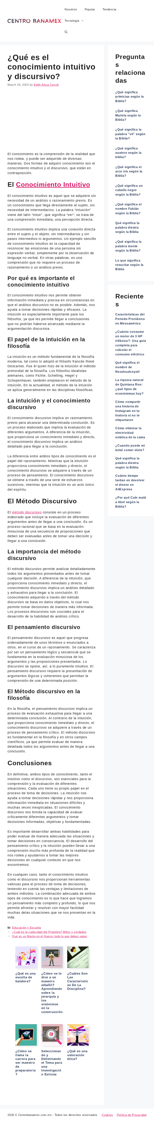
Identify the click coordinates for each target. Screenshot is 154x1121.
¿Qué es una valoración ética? (77, 1055)
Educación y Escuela (26, 927)
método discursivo (27, 512)
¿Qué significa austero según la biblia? (128, 153)
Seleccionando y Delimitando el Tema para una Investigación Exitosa (51, 1062)
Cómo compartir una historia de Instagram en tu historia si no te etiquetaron (127, 411)
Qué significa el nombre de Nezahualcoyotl (127, 367)
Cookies (107, 1114)
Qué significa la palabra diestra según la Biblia (127, 227)
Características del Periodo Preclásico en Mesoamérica (130, 319)
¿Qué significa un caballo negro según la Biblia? (129, 190)
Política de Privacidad (131, 1114)
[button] (66, 32)
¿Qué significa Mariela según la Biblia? (128, 115)
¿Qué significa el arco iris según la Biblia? (128, 171)
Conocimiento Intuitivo (53, 184)
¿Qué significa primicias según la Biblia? (129, 97)
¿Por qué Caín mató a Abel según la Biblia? (130, 502)
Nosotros (71, 9)
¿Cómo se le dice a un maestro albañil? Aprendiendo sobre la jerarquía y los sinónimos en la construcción (52, 993)
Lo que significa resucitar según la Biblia (129, 265)
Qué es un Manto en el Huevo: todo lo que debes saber (49, 936)
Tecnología (72, 20)
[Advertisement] (52, 120)
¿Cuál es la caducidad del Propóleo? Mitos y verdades (49, 932)
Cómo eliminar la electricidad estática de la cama (130, 433)
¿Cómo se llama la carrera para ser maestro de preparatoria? (25, 1062)
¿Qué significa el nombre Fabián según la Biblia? (128, 209)
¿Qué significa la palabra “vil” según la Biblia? (130, 134)
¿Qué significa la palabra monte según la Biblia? (128, 246)
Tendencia (109, 9)
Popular (90, 9)
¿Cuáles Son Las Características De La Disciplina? (77, 981)
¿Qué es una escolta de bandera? (25, 977)
